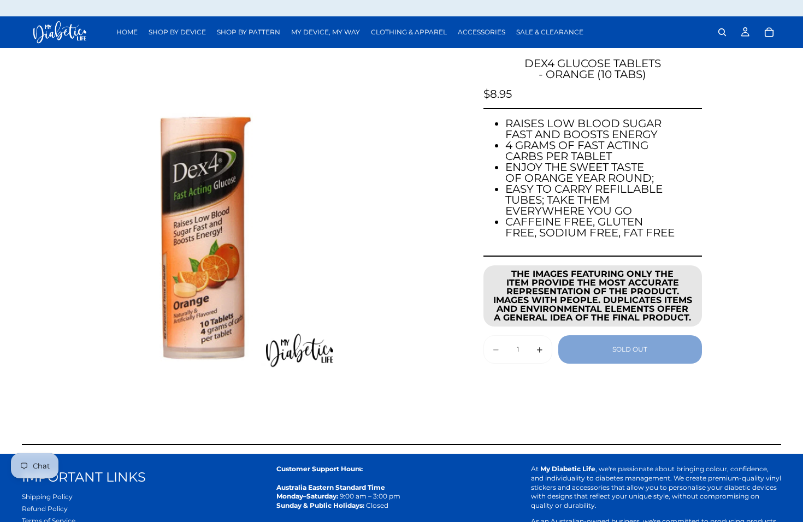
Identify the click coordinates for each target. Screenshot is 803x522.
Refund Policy (45, 509)
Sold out (629, 349)
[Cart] (769, 32)
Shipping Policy (47, 497)
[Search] (722, 32)
